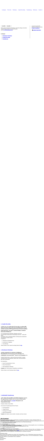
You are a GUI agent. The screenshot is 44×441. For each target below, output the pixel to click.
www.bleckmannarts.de (7, 29)
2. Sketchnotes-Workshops (7, 349)
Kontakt (40, 9)
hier (21, 345)
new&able (13, 400)
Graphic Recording (21, 9)
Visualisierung (5, 38)
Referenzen (35, 9)
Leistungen (4, 9)
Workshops (15, 9)
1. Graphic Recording (5, 324)
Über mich (9, 9)
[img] (22, 11)
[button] (22, 437)
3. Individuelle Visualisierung (7, 395)
